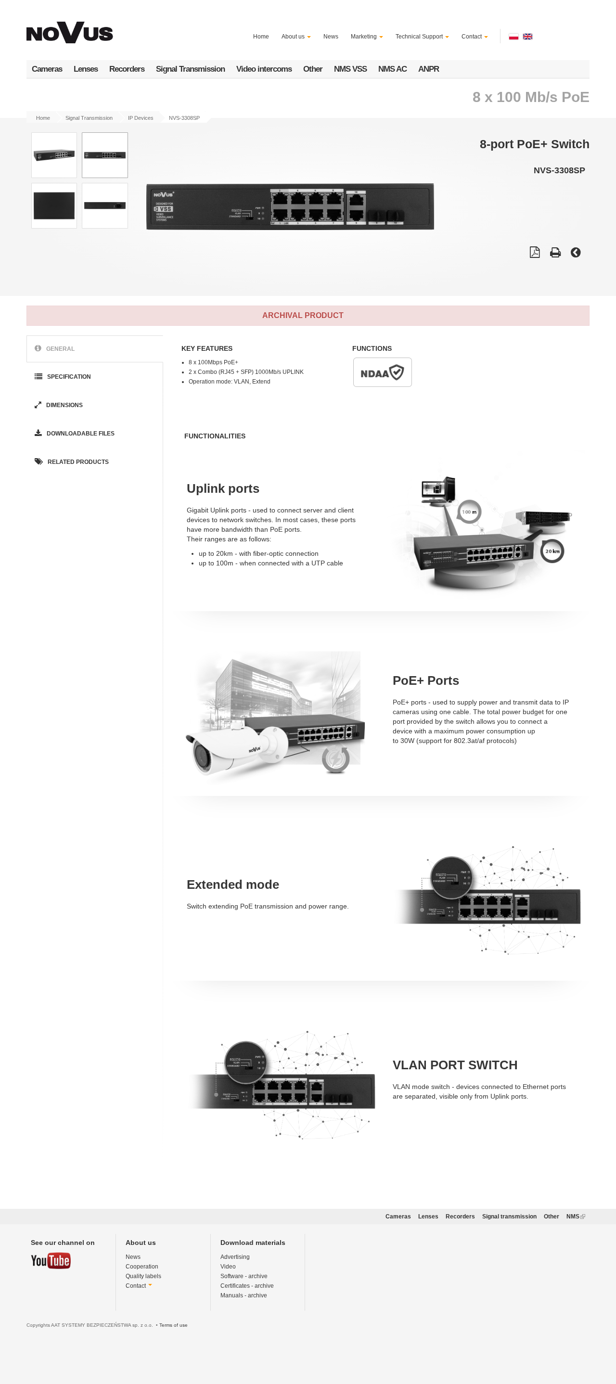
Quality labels (143, 1276)
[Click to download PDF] (535, 253)
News (330, 36)
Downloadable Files (80, 433)
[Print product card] (555, 253)
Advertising (235, 1257)
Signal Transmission (190, 69)
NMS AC (392, 69)
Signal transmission (509, 1216)
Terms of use (173, 1325)
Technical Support (420, 36)
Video (228, 1266)
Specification (68, 376)
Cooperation (142, 1266)
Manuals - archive (243, 1295)
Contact (472, 36)
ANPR (428, 69)
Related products (77, 462)
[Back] (575, 253)
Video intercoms (264, 69)
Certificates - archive (247, 1285)
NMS (575, 1216)
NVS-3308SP (184, 118)
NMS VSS (350, 69)
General (60, 348)
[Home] (71, 27)
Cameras (47, 69)
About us (294, 36)
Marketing (364, 36)
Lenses (86, 69)
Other (312, 69)
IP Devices (141, 118)
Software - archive (244, 1276)
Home (261, 36)
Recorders (126, 69)
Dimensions (64, 405)
